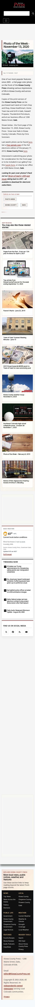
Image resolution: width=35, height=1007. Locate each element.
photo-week (10, 199)
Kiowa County (10, 205)
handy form (10, 165)
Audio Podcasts (9, 944)
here (30, 142)
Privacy (21, 949)
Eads (24, 205)
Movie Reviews (8, 941)
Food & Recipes (8, 938)
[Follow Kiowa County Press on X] (6, 632)
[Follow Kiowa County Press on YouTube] (26, 632)
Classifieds (7, 947)
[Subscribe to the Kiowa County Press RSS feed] (19, 632)
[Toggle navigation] (6, 20)
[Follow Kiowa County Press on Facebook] (13, 632)
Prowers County (24, 902)
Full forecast (7, 554)
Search (21, 938)
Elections (6, 908)
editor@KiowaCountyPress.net (17, 973)
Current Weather (24, 916)
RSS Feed (22, 941)
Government (7, 916)
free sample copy (14, 145)
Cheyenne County (25, 899)
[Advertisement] (17, 715)
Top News (7, 896)
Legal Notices (8, 930)
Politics (6, 905)
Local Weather (24, 930)
